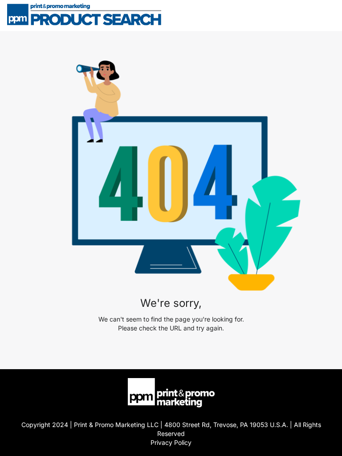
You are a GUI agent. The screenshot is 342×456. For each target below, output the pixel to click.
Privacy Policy (171, 442)
